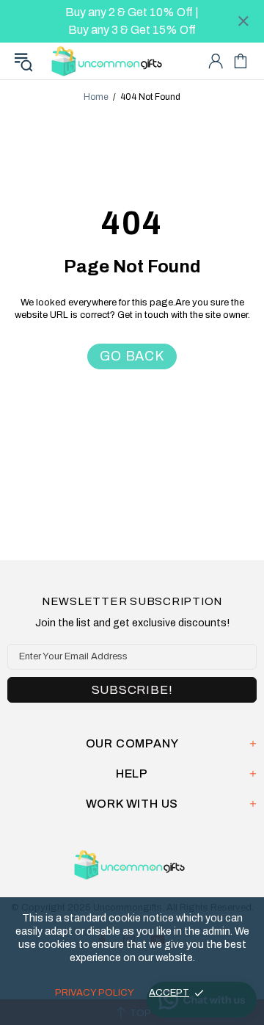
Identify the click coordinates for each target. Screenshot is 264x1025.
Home (96, 97)
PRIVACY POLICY (94, 993)
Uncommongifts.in (109, 60)
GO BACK (132, 356)
